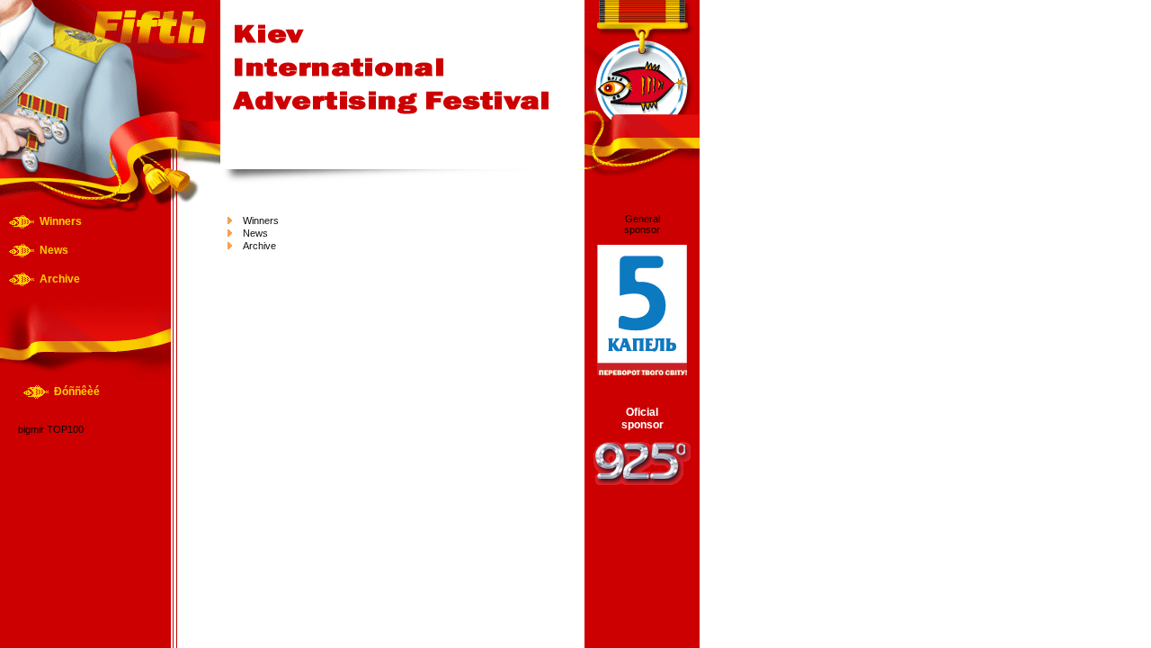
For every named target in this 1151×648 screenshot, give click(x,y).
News (54, 250)
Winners (61, 221)
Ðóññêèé (77, 391)
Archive (60, 279)
